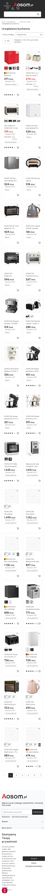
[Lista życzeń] (7, 8)
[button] (4, 890)
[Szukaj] (38, 14)
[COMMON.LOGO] (23, 4)
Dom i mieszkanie (8, 22)
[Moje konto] (12, 8)
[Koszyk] (17, 8)
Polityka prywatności (20, 817)
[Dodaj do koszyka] (18, 95)
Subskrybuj (37, 812)
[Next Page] (40, 775)
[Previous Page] (4, 775)
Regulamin (6, 817)
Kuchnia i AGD (25, 22)
